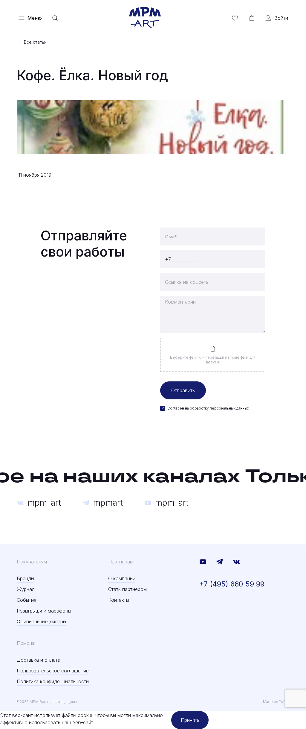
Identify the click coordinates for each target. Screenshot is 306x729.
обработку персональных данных (219, 408)
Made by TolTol (276, 701)
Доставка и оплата (38, 660)
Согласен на (208, 408)
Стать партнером (127, 589)
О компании (121, 578)
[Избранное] (235, 18)
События (26, 600)
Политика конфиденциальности (53, 681)
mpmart (108, 503)
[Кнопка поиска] (55, 18)
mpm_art (44, 503)
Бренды (25, 578)
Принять (190, 720)
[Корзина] (251, 18)
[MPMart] (145, 18)
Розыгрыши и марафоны (44, 611)
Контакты (118, 600)
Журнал (26, 589)
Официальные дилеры (41, 622)
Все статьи (35, 42)
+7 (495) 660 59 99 (231, 584)
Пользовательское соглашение (53, 671)
